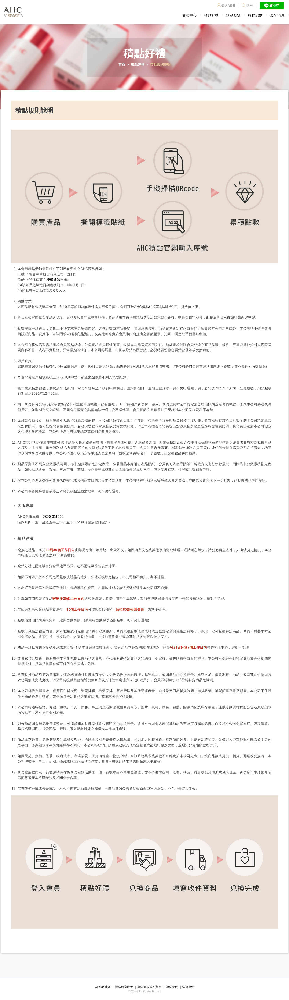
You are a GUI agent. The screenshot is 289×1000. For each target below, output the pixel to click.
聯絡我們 (172, 987)
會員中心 (189, 15)
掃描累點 (255, 15)
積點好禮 (211, 15)
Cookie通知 (103, 987)
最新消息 (277, 15)
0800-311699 (53, 516)
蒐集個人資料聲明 (149, 987)
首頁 (121, 64)
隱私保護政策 (124, 987)
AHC (13, 12)
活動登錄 (233, 15)
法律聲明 (188, 987)
